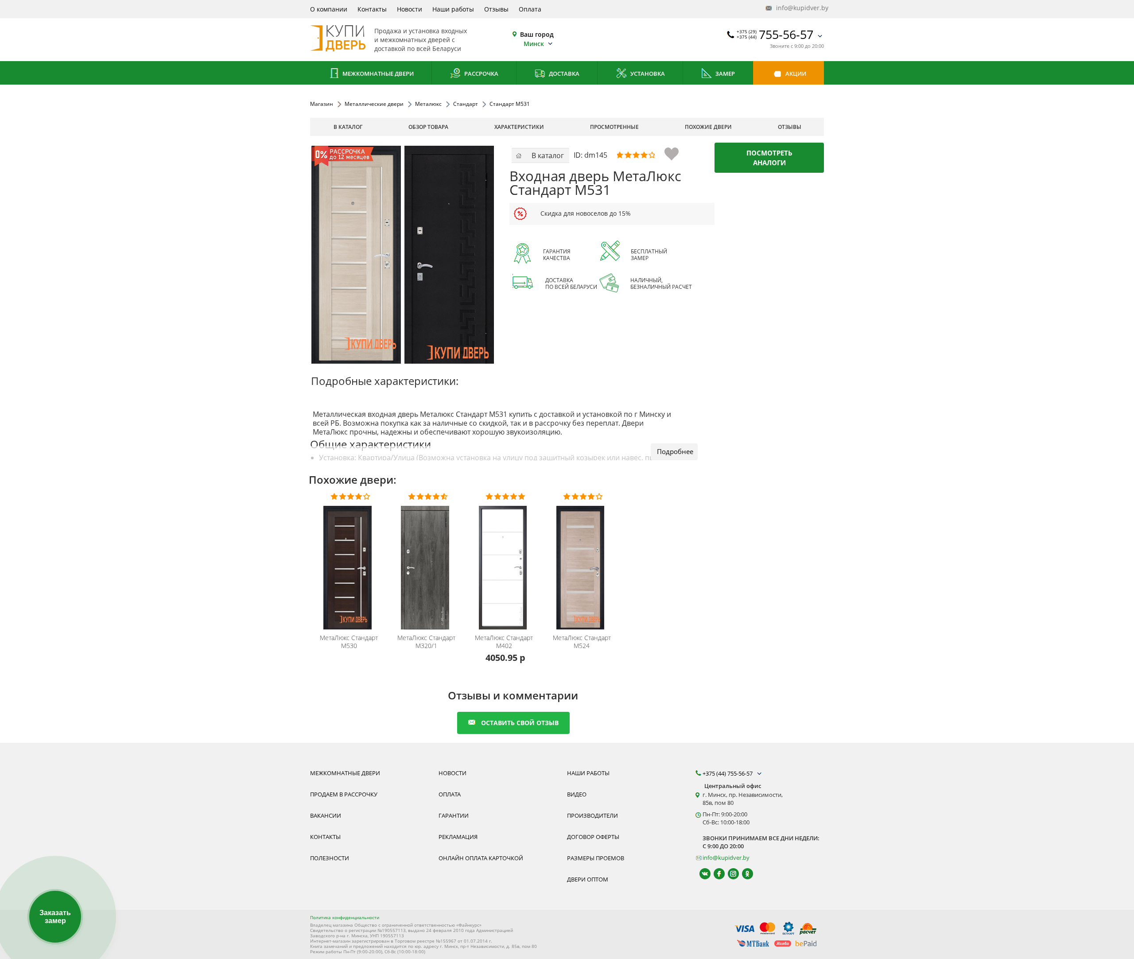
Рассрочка (480, 74)
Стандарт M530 (349, 642)
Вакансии (325, 815)
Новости (409, 9)
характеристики (519, 127)
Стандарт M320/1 (426, 642)
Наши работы (453, 9)
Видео (576, 794)
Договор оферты (593, 837)
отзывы (789, 127)
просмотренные (614, 127)
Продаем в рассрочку (343, 794)
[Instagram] (729, 873)
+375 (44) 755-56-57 (728, 773)
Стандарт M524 (582, 642)
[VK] (701, 873)
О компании (328, 9)
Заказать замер (55, 916)
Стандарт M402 (504, 642)
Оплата (530, 9)
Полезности (329, 858)
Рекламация (458, 837)
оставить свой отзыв (520, 722)
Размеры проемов (595, 858)
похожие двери (708, 127)
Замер (724, 74)
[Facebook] (715, 873)
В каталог (348, 127)
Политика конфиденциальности (344, 917)
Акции (795, 74)
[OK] (743, 873)
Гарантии (454, 815)
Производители (592, 815)
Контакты (372, 9)
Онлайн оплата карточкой (481, 858)
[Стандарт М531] (402, 255)
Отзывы (496, 9)
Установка (647, 74)
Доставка (563, 74)
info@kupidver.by (799, 8)
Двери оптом (587, 879)
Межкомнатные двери (377, 74)
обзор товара (428, 127)
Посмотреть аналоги (769, 157)
